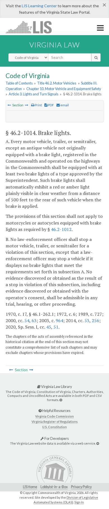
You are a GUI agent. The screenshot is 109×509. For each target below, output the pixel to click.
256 (95, 320)
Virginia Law (54, 44)
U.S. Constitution (54, 427)
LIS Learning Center (39, 5)
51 (55, 327)
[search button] (96, 57)
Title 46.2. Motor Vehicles (56, 83)
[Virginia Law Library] (61, 400)
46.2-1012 (61, 229)
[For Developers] (97, 443)
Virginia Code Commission (54, 416)
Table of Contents (19, 83)
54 (26, 320)
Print (38, 105)
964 (59, 320)
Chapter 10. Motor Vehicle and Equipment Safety (63, 88)
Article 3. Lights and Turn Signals (33, 94)
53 (86, 320)
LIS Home (30, 487)
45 (48, 327)
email (64, 105)
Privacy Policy (81, 487)
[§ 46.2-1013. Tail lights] (9, 105)
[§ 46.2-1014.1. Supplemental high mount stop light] (26, 105)
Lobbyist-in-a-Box (54, 487)
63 (34, 320)
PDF (50, 105)
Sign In (79, 502)
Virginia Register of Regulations (55, 421)
